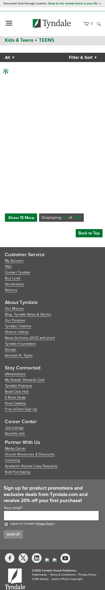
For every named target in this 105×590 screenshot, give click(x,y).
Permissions (14, 284)
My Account (14, 261)
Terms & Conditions (63, 575)
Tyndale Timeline (18, 326)
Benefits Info (15, 434)
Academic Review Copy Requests (31, 466)
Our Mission (14, 308)
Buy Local (12, 278)
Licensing (12, 460)
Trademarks (39, 575)
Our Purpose (15, 320)
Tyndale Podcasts (18, 386)
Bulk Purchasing (17, 472)
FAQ (8, 266)
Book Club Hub (17, 392)
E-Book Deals (15, 397)
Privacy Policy (45, 524)
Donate (10, 350)
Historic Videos (17, 332)
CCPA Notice (40, 579)
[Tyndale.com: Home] (52, 23)
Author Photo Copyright (67, 579)
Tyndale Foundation (20, 344)
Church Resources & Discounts (29, 454)
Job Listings (14, 428)
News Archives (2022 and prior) (30, 338)
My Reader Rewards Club (25, 380)
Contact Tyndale (17, 272)
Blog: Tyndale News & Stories (28, 314)
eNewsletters (15, 374)
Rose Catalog (15, 403)
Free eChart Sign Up (21, 409)
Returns (11, 290)
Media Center (15, 448)
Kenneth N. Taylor (19, 355)
